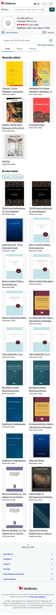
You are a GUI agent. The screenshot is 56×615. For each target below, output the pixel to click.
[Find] (52, 10)
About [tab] (19, 48)
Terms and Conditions (37, 597)
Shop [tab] (7, 48)
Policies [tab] (32, 48)
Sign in (44, 4)
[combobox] (31, 10)
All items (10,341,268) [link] (13, 177)
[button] (51, 40)
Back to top (28, 547)
